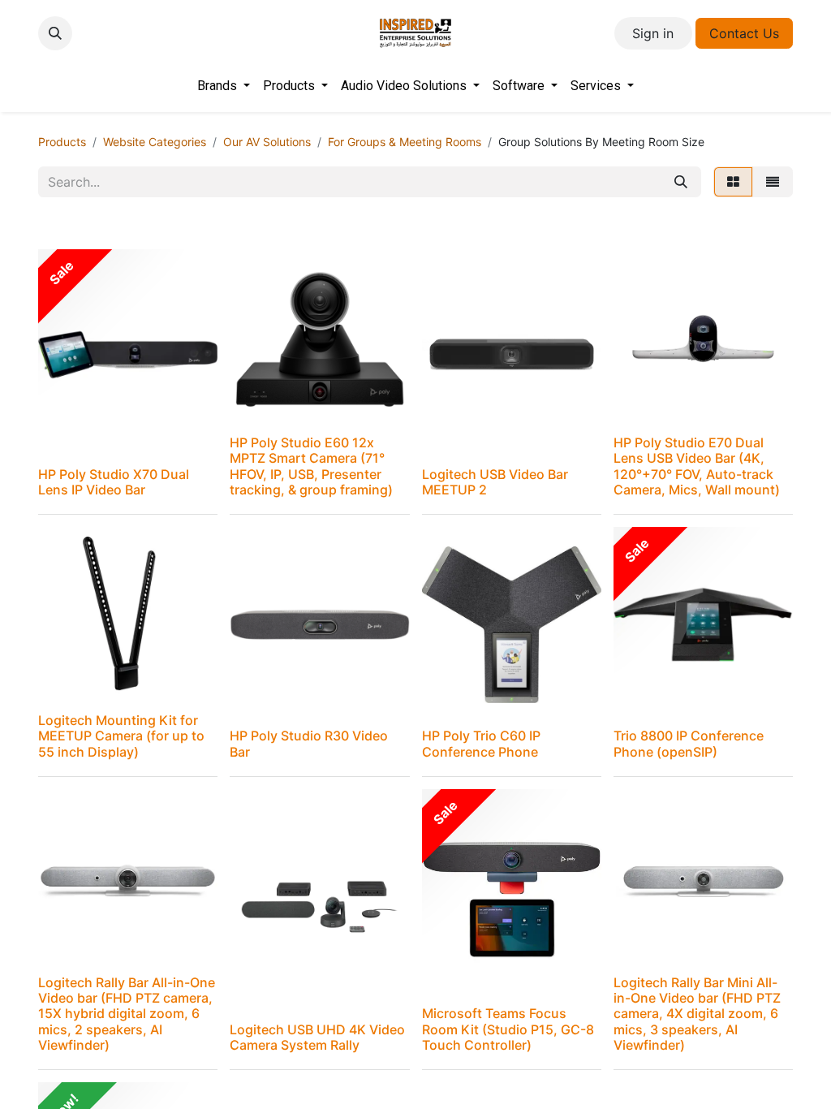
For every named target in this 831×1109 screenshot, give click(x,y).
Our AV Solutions (267, 142)
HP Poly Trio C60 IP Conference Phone (481, 743)
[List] (772, 181)
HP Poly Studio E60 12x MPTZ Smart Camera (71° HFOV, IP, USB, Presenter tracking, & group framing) (311, 466)
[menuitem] (223, 86)
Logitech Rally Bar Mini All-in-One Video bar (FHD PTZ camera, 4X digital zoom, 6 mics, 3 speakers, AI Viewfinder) (697, 1013)
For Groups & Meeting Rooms (404, 142)
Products (62, 142)
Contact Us (744, 33)
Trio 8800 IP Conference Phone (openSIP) (689, 743)
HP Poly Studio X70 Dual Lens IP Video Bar (113, 482)
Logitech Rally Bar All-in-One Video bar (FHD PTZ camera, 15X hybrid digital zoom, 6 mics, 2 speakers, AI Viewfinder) (126, 1013)
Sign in (653, 33)
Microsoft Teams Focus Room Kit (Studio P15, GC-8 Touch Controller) (508, 1028)
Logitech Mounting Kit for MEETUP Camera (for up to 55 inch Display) (121, 735)
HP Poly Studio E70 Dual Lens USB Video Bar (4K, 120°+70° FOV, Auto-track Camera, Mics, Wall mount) (697, 466)
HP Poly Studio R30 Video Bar (309, 743)
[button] (55, 33)
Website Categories (154, 142)
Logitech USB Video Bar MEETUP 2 (495, 482)
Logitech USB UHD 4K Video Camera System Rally (317, 1037)
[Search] (681, 181)
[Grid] (733, 181)
